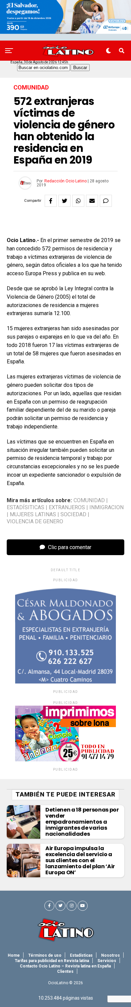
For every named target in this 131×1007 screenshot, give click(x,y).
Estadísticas (81, 955)
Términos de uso (44, 955)
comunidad (89, 500)
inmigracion (106, 507)
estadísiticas (25, 507)
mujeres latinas (33, 514)
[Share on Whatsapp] (78, 201)
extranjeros (67, 507)
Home (14, 955)
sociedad (73, 514)
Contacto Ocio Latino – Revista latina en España (65, 966)
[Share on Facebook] (51, 201)
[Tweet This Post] (64, 201)
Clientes (65, 971)
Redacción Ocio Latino (65, 181)
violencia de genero (35, 521)
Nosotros (110, 955)
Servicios (106, 960)
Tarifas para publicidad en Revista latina (52, 960)
